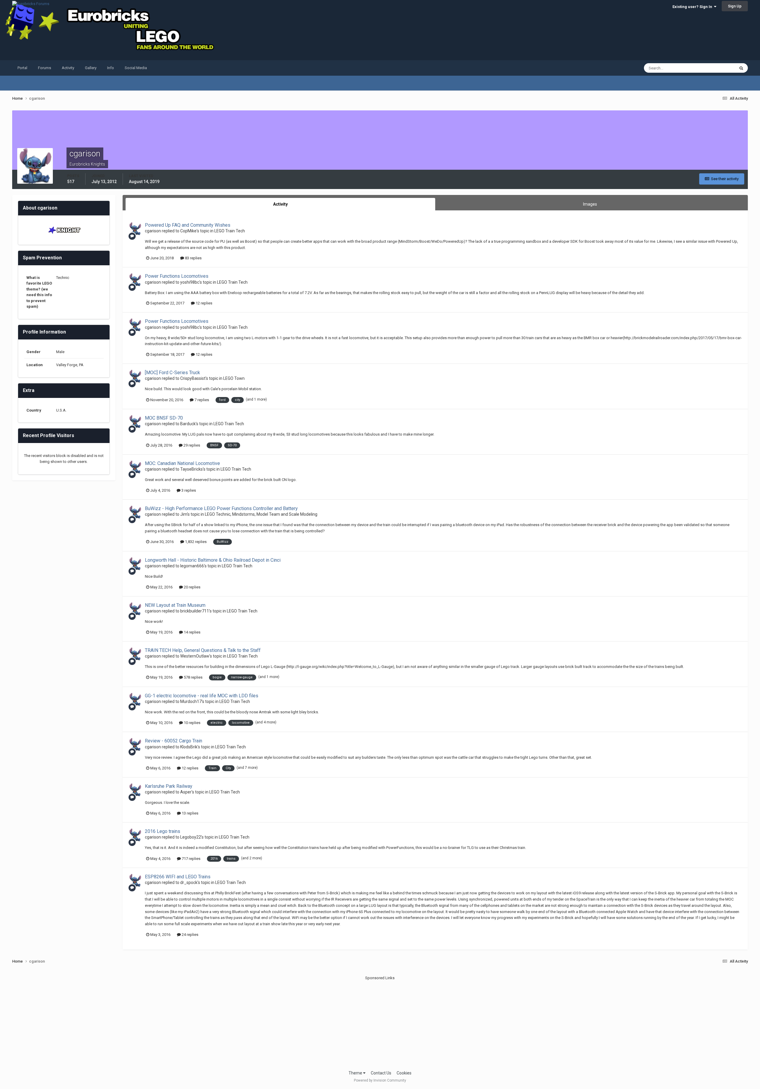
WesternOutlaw (194, 656)
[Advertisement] (380, 1022)
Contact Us (381, 1073)
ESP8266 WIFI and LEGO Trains (177, 877)
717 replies (190, 858)
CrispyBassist (192, 378)
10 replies (191, 722)
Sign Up (735, 6)
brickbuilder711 (194, 611)
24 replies (189, 934)
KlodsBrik (188, 746)
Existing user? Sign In (693, 6)
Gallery (90, 68)
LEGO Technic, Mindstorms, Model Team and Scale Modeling (261, 514)
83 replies (193, 258)
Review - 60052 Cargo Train (173, 741)
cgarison (153, 230)
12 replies (203, 303)
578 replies (192, 677)
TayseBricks (191, 469)
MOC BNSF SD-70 (164, 418)
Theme (356, 1073)
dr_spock (188, 882)
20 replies (191, 587)
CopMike (188, 230)
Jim (183, 514)
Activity (68, 68)
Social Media (136, 68)
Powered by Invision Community (380, 1080)
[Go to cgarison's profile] (135, 228)
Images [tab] (590, 204)
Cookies (404, 1073)
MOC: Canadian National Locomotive (182, 463)
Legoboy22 (190, 837)
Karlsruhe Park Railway (168, 786)
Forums (44, 68)
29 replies (191, 445)
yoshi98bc (189, 282)
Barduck (188, 423)
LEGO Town (234, 378)
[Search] (741, 68)
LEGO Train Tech (229, 230)
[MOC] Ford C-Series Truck (172, 372)
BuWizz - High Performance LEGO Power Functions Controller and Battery (221, 508)
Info (110, 68)
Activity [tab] (280, 204)
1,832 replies (195, 541)
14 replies (191, 632)
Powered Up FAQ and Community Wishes (187, 225)
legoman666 (192, 565)
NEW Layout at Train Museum (175, 605)
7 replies (201, 400)
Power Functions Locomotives (176, 276)
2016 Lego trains (162, 831)
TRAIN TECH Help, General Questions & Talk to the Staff (203, 650)
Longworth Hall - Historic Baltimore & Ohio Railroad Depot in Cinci (213, 560)
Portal (22, 68)
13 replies (189, 813)
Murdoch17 (191, 701)
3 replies (188, 490)
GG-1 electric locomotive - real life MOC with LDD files (201, 696)
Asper (185, 792)
